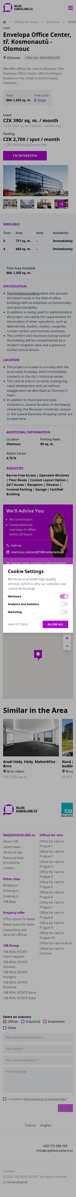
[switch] (64, 596)
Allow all (55, 624)
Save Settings (18, 624)
